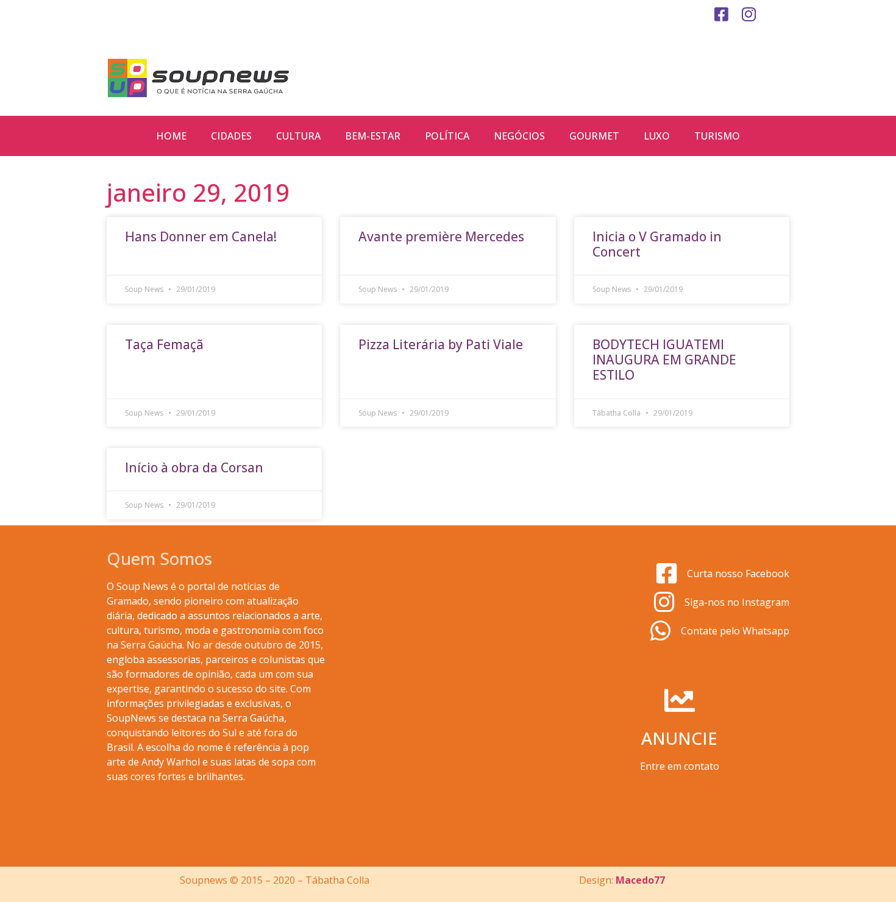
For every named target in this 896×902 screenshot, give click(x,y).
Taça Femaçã (164, 344)
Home (171, 136)
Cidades (231, 136)
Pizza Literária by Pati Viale (440, 344)
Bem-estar (372, 136)
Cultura (298, 136)
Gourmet (594, 136)
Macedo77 (640, 880)
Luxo (657, 136)
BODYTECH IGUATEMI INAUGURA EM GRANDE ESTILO (664, 359)
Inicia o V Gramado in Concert (657, 244)
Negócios (519, 136)
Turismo (717, 136)
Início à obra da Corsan (194, 467)
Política (447, 136)
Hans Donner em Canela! (201, 236)
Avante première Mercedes (441, 236)
